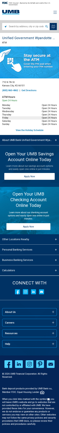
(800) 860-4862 (10, 90)
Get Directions (29, 90)
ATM (4, 42)
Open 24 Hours (9, 100)
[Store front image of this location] (29, 62)
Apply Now (29, 176)
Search (47, 26)
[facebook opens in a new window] (8, 364)
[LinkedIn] (34, 292)
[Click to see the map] (53, 26)
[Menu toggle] (53, 12)
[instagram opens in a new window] (29, 364)
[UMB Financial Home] (11, 12)
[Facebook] (17, 292)
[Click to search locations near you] (5, 26)
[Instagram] (25, 292)
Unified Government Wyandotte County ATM (29, 38)
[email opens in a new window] (51, 364)
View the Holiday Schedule (29, 130)
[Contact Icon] (42, 292)
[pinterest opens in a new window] (40, 364)
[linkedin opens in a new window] (19, 364)
